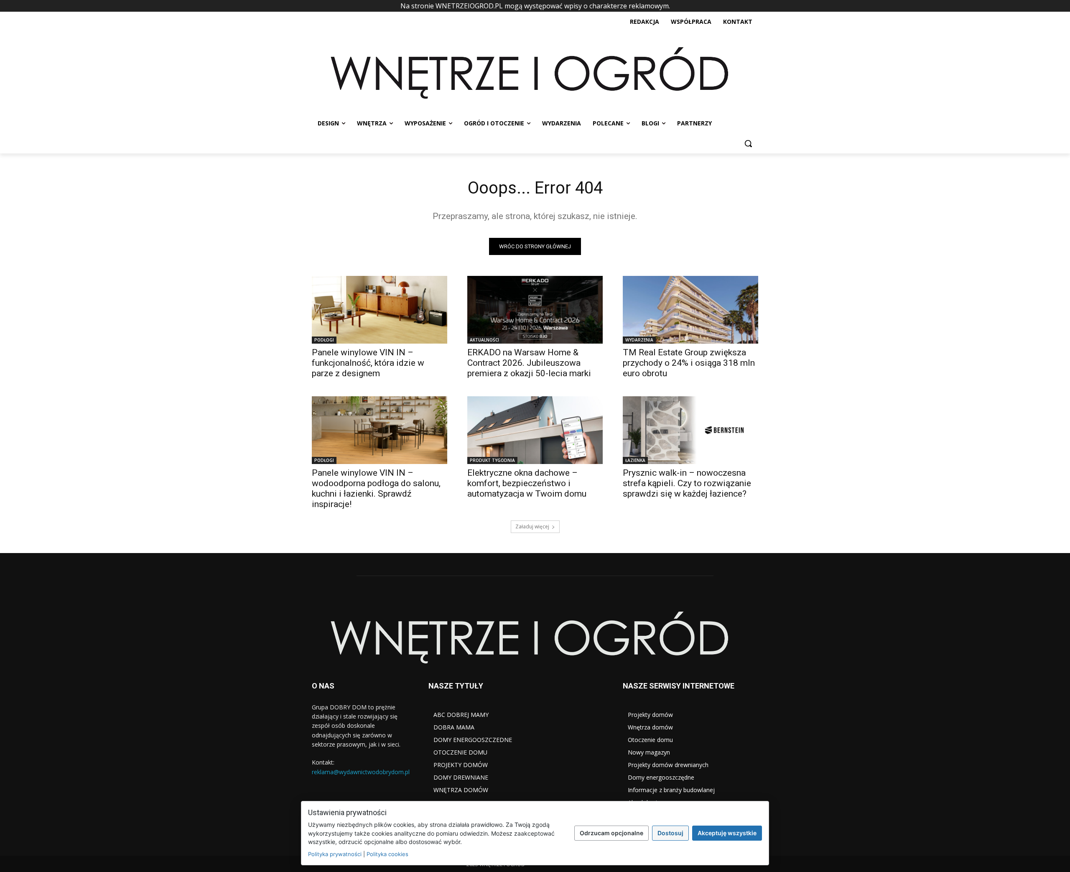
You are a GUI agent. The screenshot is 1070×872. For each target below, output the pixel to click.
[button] (748, 143)
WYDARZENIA (639, 340)
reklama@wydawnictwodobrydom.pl (361, 772)
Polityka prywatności (335, 854)
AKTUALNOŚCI (484, 340)
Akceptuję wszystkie (727, 832)
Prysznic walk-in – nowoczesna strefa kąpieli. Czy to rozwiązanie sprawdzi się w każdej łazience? (687, 483)
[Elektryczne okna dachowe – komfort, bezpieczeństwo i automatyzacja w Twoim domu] (535, 430)
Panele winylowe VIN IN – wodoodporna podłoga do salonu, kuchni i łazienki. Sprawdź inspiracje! (376, 488)
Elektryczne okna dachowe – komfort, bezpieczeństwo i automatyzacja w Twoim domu (526, 483)
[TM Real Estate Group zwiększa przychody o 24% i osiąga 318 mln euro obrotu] (690, 310)
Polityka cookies (387, 854)
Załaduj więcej (532, 526)
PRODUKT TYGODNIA (492, 460)
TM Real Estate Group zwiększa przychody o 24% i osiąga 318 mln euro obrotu (689, 362)
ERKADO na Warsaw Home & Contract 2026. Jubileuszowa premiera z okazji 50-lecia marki (529, 362)
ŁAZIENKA (635, 460)
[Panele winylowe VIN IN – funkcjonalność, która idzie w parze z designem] (379, 310)
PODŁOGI (324, 340)
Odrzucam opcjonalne (611, 832)
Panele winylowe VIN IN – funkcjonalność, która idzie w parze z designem (368, 362)
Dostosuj (670, 832)
